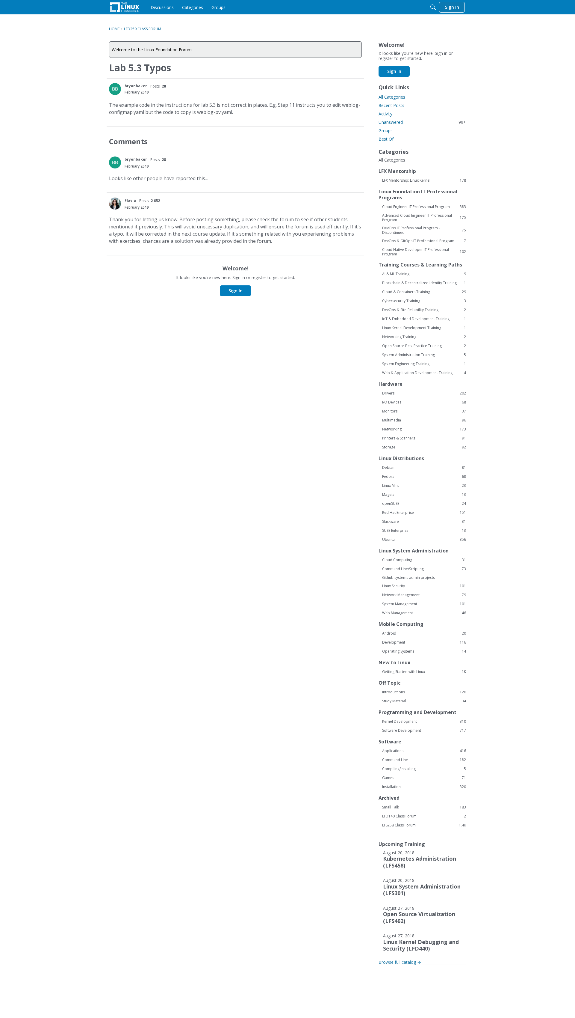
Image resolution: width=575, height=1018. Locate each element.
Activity (385, 114)
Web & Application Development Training (424, 373)
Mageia (424, 494)
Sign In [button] (236, 290)
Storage (424, 447)
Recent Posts (391, 105)
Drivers (424, 393)
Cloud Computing (424, 560)
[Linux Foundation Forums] (124, 7)
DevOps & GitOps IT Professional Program (424, 241)
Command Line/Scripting (424, 569)
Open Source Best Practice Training (424, 346)
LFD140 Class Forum (424, 816)
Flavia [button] (130, 200)
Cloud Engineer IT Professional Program (424, 207)
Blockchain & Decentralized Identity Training (424, 283)
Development (424, 642)
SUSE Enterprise (424, 530)
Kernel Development (424, 721)
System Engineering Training (424, 364)
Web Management (424, 613)
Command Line (424, 760)
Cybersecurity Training (424, 301)
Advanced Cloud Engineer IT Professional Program (424, 217)
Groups (386, 130)
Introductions (424, 692)
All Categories (392, 97)
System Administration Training (424, 355)
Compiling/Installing (424, 769)
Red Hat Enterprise (424, 512)
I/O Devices (424, 402)
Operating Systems (424, 651)
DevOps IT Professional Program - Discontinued (424, 230)
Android (424, 633)
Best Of (386, 139)
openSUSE (424, 503)
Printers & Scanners (424, 438)
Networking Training (424, 337)
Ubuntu (424, 539)
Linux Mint (424, 485)
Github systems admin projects (408, 577)
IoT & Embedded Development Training (424, 319)
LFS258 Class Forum (424, 825)
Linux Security (424, 586)
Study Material (424, 701)
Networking (424, 429)
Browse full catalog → (400, 962)
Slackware (424, 521)
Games (424, 778)
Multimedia (424, 420)
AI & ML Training (424, 274)
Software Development (424, 730)
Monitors (424, 411)
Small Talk (424, 807)
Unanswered (422, 122)
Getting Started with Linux (424, 671)
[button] (115, 89)
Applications (424, 751)
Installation (424, 787)
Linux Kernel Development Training (424, 328)
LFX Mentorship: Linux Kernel (424, 180)
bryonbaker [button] (136, 85)
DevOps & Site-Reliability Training (424, 310)
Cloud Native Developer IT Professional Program (424, 251)
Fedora (424, 476)
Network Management (424, 595)
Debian (424, 467)
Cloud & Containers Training (424, 292)
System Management (424, 604)
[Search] (433, 7)
